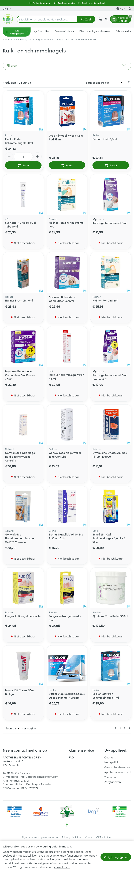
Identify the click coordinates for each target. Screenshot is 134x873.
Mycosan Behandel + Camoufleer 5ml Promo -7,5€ (20, 375)
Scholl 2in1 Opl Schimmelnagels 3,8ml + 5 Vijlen (108, 538)
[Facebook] (67, 825)
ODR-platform (104, 837)
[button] (67, 65)
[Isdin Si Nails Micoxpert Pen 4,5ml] (67, 346)
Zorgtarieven (112, 782)
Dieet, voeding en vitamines (94, 31)
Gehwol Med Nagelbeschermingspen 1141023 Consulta (20, 538)
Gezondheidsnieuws (117, 767)
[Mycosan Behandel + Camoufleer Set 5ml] (67, 272)
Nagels (61, 39)
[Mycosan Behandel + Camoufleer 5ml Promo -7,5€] (23, 346)
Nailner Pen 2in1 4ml (105, 300)
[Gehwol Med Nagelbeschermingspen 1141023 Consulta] (23, 506)
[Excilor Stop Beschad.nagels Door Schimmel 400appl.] (67, 665)
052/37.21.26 (22, 773)
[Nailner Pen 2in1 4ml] (110, 272)
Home (6, 39)
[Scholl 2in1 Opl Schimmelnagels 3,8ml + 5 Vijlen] (110, 506)
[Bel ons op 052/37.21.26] (100, 19)
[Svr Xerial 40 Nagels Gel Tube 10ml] (23, 194)
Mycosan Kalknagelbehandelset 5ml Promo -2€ (109, 375)
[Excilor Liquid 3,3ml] (110, 111)
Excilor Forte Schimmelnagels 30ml (19, 141)
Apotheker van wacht (117, 772)
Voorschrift (111, 777)
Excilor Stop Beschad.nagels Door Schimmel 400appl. (67, 695)
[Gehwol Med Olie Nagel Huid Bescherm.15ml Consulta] (23, 424)
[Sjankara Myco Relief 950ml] (110, 588)
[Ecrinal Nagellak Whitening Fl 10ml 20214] (67, 506)
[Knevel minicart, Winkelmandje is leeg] (114, 19)
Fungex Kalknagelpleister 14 (22, 616)
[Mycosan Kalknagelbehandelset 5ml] (110, 194)
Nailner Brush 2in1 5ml (19, 300)
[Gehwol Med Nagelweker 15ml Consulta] (67, 424)
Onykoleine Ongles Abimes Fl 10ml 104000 (109, 454)
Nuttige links (112, 762)
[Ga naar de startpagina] (8, 19)
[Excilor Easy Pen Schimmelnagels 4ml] (110, 665)
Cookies (89, 837)
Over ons (110, 757)
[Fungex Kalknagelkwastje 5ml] (67, 588)
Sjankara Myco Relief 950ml (110, 616)
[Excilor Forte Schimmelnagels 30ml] (23, 111)
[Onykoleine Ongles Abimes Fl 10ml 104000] (110, 424)
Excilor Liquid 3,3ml (104, 139)
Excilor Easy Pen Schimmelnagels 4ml (105, 695)
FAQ (71, 757)
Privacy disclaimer (72, 837)
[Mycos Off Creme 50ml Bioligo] (23, 665)
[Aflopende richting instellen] (129, 82)
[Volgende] (128, 728)
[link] (115, 728)
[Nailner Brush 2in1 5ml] (23, 272)
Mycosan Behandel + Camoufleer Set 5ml (62, 299)
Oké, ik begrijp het (116, 857)
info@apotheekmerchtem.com (39, 776)
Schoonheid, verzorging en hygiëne (33, 39)
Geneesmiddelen (64, 31)
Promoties (43, 31)
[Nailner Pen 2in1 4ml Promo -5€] (67, 194)
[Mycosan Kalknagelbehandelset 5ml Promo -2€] (110, 346)
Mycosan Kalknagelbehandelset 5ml (109, 221)
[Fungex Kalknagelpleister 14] (23, 588)
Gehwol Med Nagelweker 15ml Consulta (65, 454)
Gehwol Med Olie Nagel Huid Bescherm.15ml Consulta (20, 456)
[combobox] (47, 19)
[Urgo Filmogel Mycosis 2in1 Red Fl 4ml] (67, 111)
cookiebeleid (62, 867)
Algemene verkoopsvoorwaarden (40, 837)
